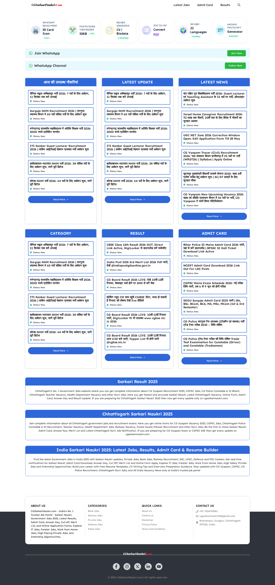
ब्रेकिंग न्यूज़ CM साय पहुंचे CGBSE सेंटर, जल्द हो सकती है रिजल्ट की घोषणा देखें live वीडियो (136, 298)
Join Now (236, 53)
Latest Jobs (182, 5)
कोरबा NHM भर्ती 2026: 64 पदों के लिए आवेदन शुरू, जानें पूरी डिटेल (61, 182)
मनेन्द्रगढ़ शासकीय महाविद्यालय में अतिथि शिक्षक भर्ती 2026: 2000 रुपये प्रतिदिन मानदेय (60, 130)
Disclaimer (147, 520)
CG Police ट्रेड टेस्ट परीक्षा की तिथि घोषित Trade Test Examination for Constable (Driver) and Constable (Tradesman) (211, 342)
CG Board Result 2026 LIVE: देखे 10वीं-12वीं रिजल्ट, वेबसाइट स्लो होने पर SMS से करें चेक (135, 281)
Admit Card (205, 5)
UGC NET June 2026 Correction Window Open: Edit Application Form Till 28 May (211, 136)
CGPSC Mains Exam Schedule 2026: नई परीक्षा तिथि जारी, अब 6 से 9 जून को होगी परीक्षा (213, 284)
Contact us (147, 515)
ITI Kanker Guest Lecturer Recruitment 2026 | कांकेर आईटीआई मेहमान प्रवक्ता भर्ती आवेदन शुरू (59, 147)
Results (225, 5)
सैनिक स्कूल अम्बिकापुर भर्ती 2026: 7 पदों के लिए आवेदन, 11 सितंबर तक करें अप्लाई (59, 95)
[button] (239, 5)
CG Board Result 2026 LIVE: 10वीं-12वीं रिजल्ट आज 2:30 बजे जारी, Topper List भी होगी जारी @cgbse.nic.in (136, 339)
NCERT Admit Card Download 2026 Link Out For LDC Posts (211, 267)
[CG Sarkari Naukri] (47, 5)
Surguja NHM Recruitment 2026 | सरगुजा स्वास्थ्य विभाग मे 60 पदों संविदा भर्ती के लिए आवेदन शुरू (58, 112)
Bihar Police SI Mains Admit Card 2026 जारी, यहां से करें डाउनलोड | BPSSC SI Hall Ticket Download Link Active (214, 248)
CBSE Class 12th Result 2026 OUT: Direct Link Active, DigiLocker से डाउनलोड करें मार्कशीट (136, 246)
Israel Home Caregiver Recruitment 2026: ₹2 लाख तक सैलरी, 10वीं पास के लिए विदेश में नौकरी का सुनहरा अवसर (213, 117)
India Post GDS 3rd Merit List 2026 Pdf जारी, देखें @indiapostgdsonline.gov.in (137, 263)
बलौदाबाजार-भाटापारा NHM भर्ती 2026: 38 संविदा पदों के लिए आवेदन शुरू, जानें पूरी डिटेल (60, 165)
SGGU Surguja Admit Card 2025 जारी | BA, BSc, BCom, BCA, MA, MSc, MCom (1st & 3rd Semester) (213, 304)
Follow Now (235, 65)
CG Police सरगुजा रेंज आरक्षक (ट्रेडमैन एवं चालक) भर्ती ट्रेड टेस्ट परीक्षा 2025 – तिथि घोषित (213, 323)
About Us (147, 511)
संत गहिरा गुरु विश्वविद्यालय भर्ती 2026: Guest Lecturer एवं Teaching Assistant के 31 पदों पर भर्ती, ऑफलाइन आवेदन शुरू (214, 97)
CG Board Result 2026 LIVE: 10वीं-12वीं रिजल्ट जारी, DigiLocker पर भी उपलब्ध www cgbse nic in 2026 (136, 318)
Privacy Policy (149, 524)
